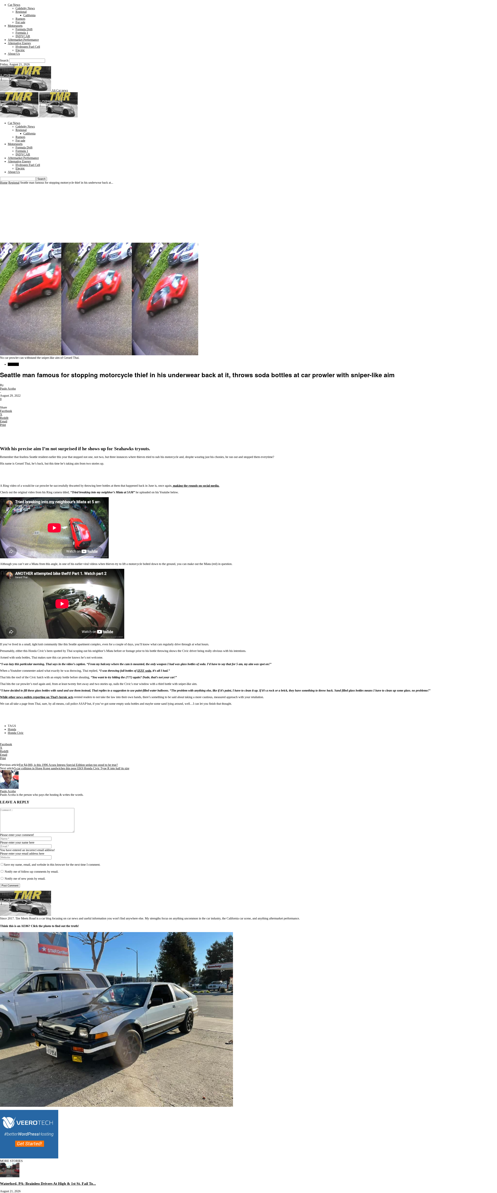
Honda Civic (15, 732)
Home (4, 182)
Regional (21, 11)
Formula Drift (24, 29)
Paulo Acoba (8, 388)
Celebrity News (25, 8)
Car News (14, 4)
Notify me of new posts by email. (25, 878)
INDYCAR (23, 36)
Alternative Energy (19, 43)
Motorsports (15, 25)
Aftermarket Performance (23, 39)
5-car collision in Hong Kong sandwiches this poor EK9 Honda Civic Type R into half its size (71, 768)
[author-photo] (9, 787)
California (29, 15)
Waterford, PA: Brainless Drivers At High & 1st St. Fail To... (48, 1184)
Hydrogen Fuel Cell (28, 46)
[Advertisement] (248, 213)
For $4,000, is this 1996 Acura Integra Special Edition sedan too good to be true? (68, 764)
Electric (20, 50)
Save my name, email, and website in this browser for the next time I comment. (52, 864)
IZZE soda (144, 670)
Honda (12, 729)
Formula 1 (22, 32)
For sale (20, 22)
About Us (14, 53)
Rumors (20, 18)
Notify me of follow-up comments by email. (31, 871)
